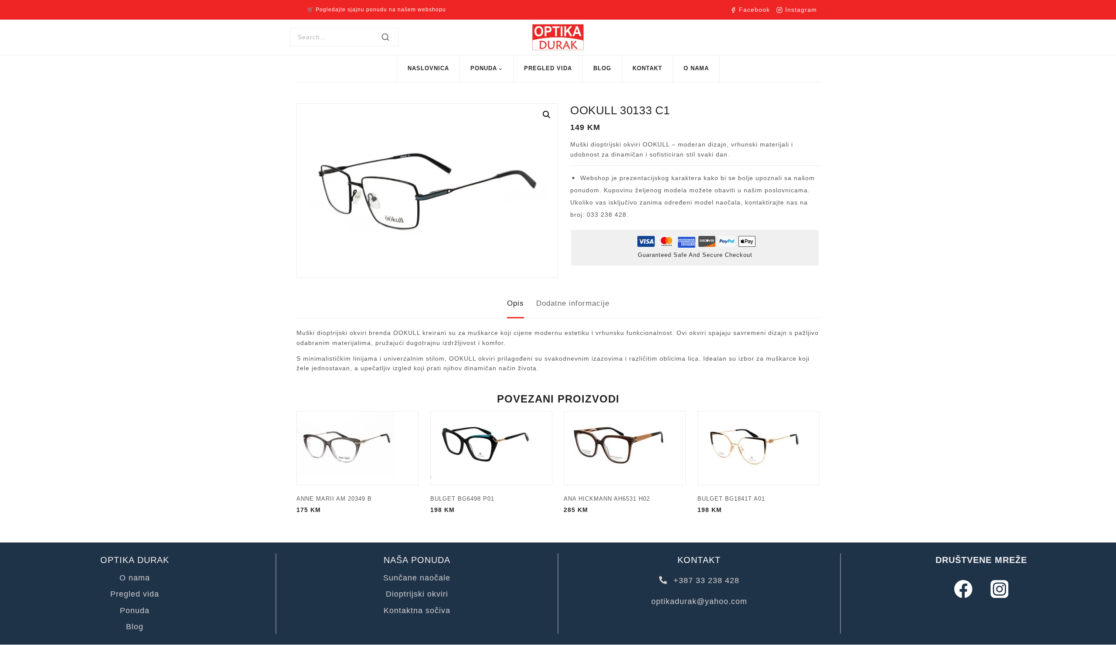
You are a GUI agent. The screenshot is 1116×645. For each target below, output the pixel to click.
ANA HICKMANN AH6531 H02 (607, 498)
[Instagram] (999, 589)
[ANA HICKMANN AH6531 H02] (624, 448)
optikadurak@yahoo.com (699, 601)
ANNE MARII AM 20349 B (334, 498)
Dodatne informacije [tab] (572, 303)
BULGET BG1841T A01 (731, 498)
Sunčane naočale (416, 577)
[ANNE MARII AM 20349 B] (357, 448)
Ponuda (135, 610)
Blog (602, 68)
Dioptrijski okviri (417, 594)
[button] (547, 115)
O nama (696, 68)
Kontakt (647, 68)
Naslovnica (428, 68)
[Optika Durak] (558, 37)
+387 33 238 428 (705, 580)
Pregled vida (548, 68)
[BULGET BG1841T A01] (758, 448)
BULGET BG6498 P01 (462, 498)
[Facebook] (963, 589)
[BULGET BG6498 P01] (491, 448)
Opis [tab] (515, 303)
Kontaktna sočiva (417, 610)
